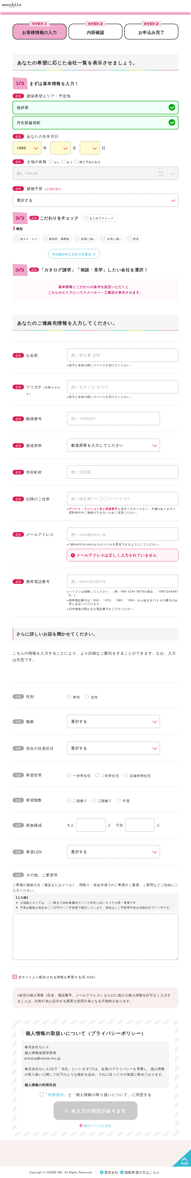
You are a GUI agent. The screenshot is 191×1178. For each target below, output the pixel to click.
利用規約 (56, 1094)
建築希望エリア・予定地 (43, 95)
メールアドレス (34, 534)
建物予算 (38, 188)
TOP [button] (184, 1163)
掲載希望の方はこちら (142, 1172)
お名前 (26, 355)
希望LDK (28, 851)
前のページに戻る (98, 1125)
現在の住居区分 (34, 748)
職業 (24, 721)
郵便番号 (28, 418)
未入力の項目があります (97, 1110)
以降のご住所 (32, 498)
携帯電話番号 (32, 581)
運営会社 (111, 1172)
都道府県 (28, 445)
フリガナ (37, 390)
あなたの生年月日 (37, 136)
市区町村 (28, 472)
